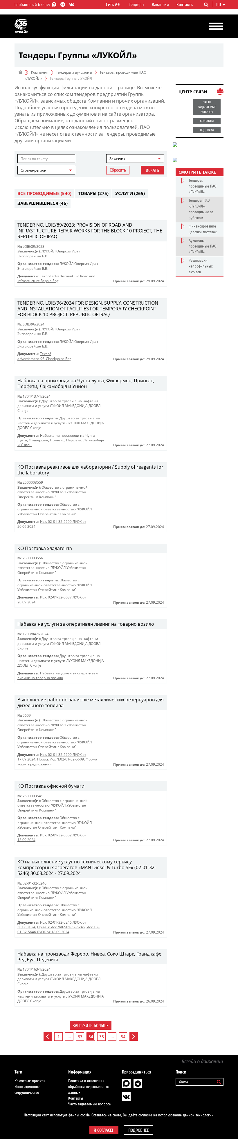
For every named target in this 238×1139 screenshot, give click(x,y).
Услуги (130, 193)
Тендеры (136, 4)
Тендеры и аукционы (74, 72)
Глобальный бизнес (33, 4)
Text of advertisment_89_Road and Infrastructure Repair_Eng (56, 278)
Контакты (185, 4)
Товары (93, 193)
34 (91, 1036)
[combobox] (135, 158)
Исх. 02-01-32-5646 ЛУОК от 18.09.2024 (58, 929)
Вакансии (160, 4)
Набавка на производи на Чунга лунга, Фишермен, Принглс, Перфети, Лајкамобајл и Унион (60, 440)
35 (101, 1036)
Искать (152, 170)
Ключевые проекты (30, 1081)
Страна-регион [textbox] (33, 170)
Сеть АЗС (113, 4)
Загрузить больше (91, 1025)
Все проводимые (44, 193)
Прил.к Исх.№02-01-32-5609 (60, 759)
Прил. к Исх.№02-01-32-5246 (61, 927)
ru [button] (219, 4)
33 (80, 1036)
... (69, 1036)
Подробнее (138, 1130)
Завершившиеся (42, 203)
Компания (39, 72)
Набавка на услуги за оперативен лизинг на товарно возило (57, 675)
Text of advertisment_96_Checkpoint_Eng (44, 356)
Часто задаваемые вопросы (89, 1104)
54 (123, 1036)
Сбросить (118, 170)
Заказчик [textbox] (117, 158)
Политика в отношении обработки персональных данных (88, 1087)
